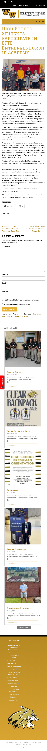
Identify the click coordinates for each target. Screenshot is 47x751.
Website (5, 291)
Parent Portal (24, 5)
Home (15, 5)
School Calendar (38, 5)
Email (4, 283)
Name (5, 275)
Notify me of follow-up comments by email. (21, 300)
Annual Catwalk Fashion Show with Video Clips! (35, 228)
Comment (6, 246)
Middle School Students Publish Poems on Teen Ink (10, 228)
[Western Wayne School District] (23, 13)
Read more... (12, 386)
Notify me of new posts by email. (17, 304)
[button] (38, 21)
